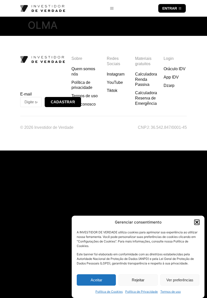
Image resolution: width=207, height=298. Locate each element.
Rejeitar (138, 280)
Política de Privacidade (141, 291)
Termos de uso (170, 291)
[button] (196, 222)
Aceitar (96, 280)
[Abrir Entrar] (180, 8)
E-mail (26, 94)
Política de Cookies (109, 291)
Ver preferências (179, 280)
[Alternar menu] (111, 8)
